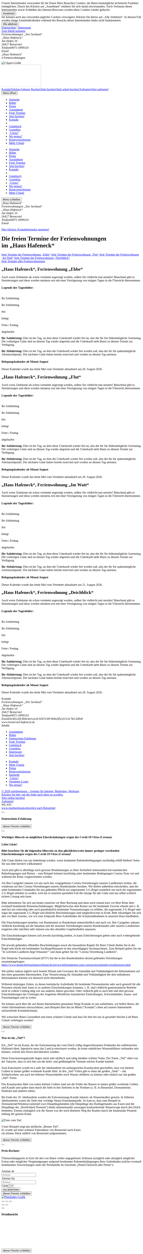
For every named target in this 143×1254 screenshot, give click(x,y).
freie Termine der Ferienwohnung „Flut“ (75, 254)
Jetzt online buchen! (13, 798)
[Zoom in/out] (10, 1201)
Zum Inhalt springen (13, 31)
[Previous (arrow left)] (2, 1204)
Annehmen (9, 13)
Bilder (12, 102)
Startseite (14, 99)
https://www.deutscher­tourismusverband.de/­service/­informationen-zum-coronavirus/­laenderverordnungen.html (66, 964)
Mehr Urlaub (16, 143)
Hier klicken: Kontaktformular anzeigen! (25, 229)
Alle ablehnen (10, 24)
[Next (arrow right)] (6, 1204)
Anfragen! (7, 801)
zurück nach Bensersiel (41, 808)
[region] (71, 31)
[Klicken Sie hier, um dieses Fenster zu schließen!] (2, 812)
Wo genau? (15, 136)
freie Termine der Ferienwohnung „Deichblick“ (42, 257)
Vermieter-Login (18, 781)
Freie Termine (17, 113)
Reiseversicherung (20, 139)
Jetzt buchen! (16, 116)
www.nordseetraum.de (14, 808)
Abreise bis (8, 1178)
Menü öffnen (9, 93)
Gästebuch (15, 126)
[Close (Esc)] (2, 1201)
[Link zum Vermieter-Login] (13, 1197)
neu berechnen (11, 1189)
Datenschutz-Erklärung (22, 738)
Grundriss (14, 129)
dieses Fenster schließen (16, 826)
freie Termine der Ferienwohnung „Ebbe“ (25, 254)
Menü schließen (11, 199)
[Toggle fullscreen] (6, 1201)
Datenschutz (8, 27)
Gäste (4, 1185)
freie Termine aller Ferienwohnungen (23, 261)
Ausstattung (16, 109)
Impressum (24, 27)
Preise (12, 106)
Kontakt (13, 119)
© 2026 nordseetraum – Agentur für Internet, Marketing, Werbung (40, 791)
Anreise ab (7, 1171)
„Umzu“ (14, 133)
